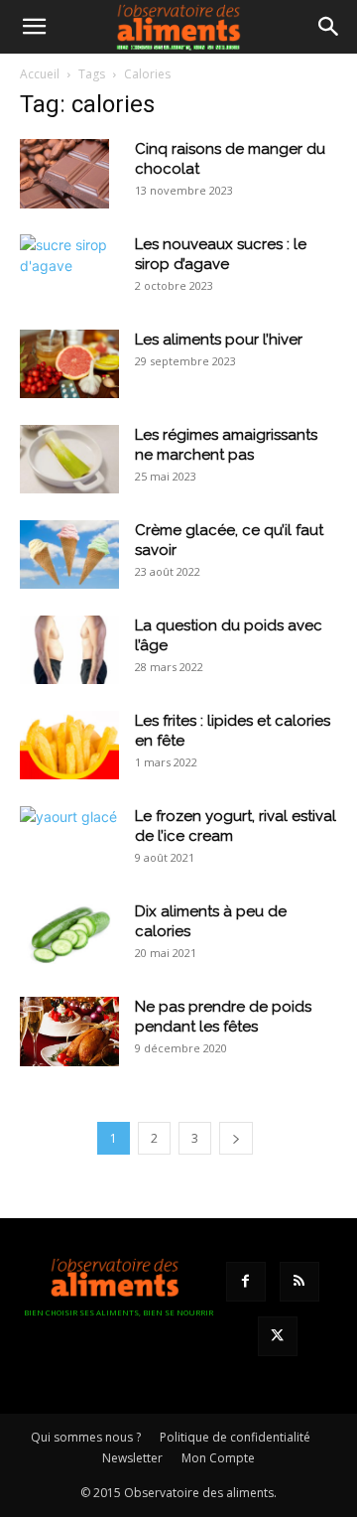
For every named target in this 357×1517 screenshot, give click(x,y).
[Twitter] (278, 1336)
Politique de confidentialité (235, 1437)
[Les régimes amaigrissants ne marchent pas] (69, 459)
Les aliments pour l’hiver (218, 339)
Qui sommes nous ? (86, 1437)
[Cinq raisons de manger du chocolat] (64, 173)
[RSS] (299, 1282)
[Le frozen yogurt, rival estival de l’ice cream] (69, 839)
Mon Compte (218, 1457)
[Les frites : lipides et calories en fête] (69, 745)
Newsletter (132, 1457)
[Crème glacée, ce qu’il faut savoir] (69, 554)
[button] (33, 27)
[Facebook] (246, 1282)
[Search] (329, 27)
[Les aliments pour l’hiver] (69, 364)
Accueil (40, 74)
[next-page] (236, 1138)
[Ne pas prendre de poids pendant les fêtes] (69, 1031)
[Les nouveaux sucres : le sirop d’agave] (69, 267)
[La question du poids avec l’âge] (69, 650)
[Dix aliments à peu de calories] (69, 935)
